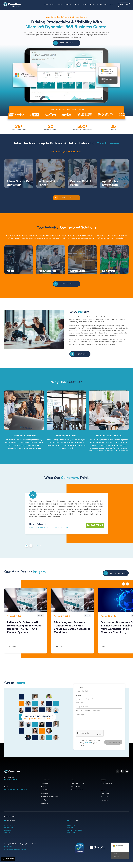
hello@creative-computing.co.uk (15, 789)
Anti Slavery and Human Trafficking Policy (15, 849)
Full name (80, 687)
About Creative (105, 793)
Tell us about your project (88, 711)
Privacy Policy (8, 847)
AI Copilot (43, 786)
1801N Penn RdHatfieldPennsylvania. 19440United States (74, 829)
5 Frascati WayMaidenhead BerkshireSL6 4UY (9, 829)
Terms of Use (87, 742)
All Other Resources (106, 783)
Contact (124, 5)
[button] (49, 5)
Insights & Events (98, 5)
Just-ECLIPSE (44, 790)
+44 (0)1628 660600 (11, 779)
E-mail (78, 695)
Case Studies (81, 5)
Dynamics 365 (44, 783)
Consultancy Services (77, 790)
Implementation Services (78, 783)
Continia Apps (44, 793)
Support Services (75, 786)
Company (79, 703)
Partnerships (104, 800)
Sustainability (44, 803)
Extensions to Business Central (49, 796)
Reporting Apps (45, 800)
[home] (12, 5)
